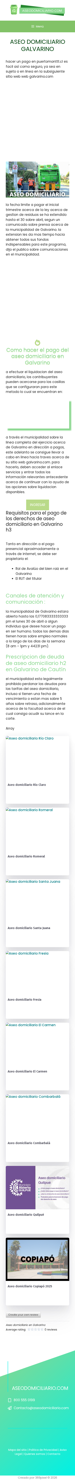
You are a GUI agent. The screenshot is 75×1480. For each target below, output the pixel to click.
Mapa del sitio (17, 1450)
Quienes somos (34, 1454)
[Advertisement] (37, 122)
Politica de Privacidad (43, 1450)
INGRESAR (37, 504)
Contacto (53, 1454)
